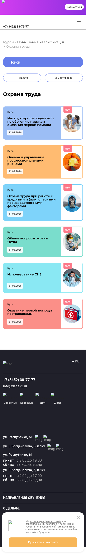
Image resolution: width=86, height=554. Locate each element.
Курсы (8, 42)
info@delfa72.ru (15, 386)
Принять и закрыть (43, 542)
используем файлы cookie (45, 521)
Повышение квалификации (41, 42)
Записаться (74, 6)
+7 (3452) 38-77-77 (16, 26)
